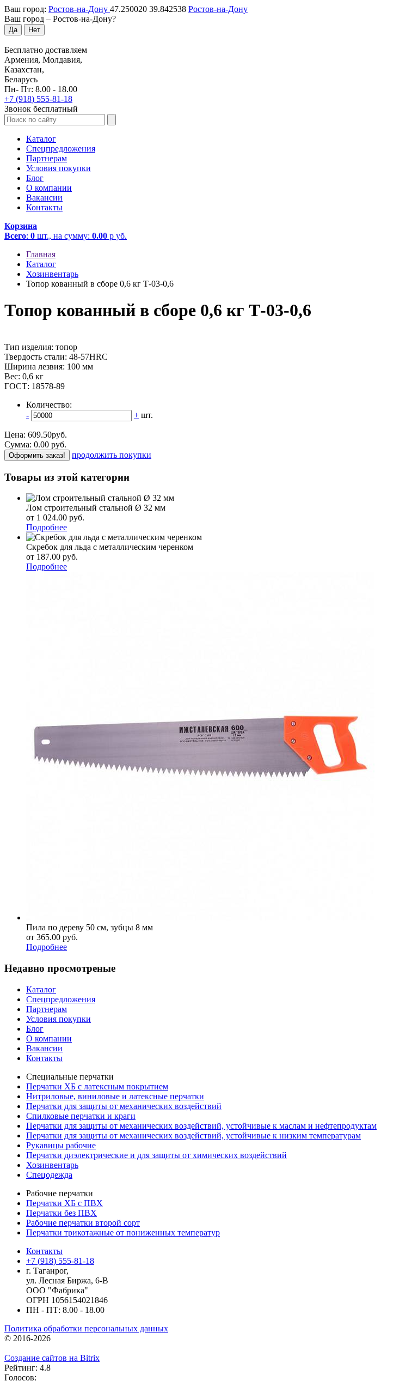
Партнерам (46, 158)
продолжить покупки (111, 454)
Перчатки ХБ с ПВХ (64, 1203)
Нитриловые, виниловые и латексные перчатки (115, 1096)
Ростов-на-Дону (79, 9)
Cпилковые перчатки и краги (81, 1115)
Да (13, 30)
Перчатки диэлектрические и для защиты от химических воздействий (156, 1155)
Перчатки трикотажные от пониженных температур (123, 1232)
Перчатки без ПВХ (61, 1213)
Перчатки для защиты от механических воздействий (124, 1106)
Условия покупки (58, 168)
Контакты (44, 207)
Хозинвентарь (52, 1165)
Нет (34, 30)
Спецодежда (49, 1174)
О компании (49, 187)
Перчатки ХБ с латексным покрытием (97, 1086)
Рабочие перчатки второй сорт (83, 1222)
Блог (35, 178)
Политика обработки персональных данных (86, 1328)
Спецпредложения (60, 148)
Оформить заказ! (37, 455)
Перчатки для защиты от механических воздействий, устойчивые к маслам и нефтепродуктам (201, 1125)
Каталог (41, 138)
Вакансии (44, 197)
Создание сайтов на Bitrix (52, 1357)
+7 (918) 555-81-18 (38, 99)
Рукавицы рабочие (61, 1145)
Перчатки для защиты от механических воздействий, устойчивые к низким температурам (193, 1135)
